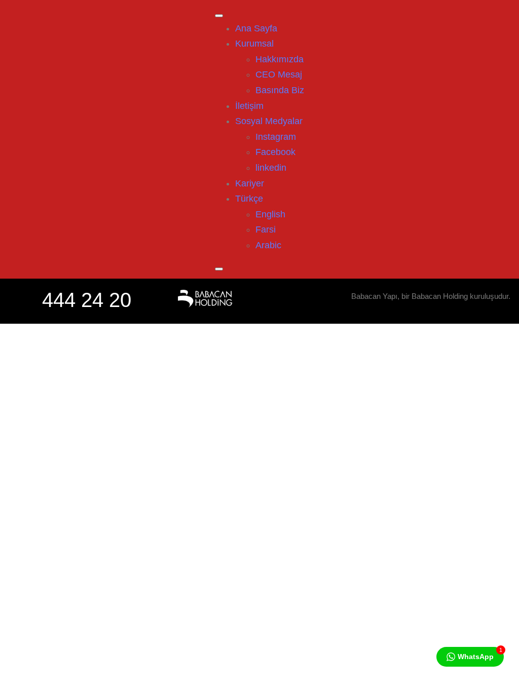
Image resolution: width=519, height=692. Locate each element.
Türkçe (249, 199)
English (270, 214)
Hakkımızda (279, 59)
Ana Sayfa (256, 28)
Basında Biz (279, 90)
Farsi (265, 229)
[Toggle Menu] (219, 15)
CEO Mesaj (278, 74)
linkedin (270, 168)
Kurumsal (254, 44)
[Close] (219, 269)
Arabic (268, 245)
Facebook (275, 152)
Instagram (275, 137)
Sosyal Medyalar (269, 121)
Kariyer (249, 183)
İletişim (249, 106)
